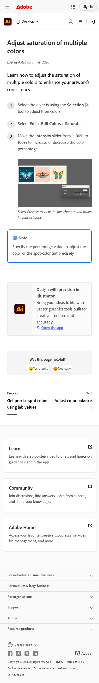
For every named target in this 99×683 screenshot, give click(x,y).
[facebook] (10, 653)
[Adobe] (24, 6)
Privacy (59, 662)
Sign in (88, 7)
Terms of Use (74, 662)
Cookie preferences (19, 668)
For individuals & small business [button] (31, 575)
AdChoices (18, 675)
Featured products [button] (21, 629)
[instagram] (18, 653)
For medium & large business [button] (29, 586)
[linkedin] (35, 653)
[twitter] (27, 653)
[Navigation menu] (7, 6)
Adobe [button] (12, 618)
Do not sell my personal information (55, 668)
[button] (73, 7)
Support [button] (13, 607)
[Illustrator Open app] (92, 21)
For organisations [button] (20, 597)
